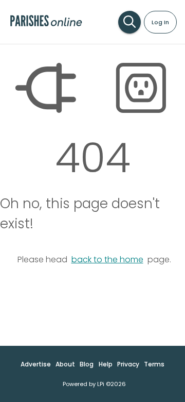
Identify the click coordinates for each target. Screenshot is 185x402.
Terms (154, 364)
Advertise (36, 364)
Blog (87, 364)
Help (106, 364)
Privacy (128, 364)
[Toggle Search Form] (129, 22)
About (65, 364)
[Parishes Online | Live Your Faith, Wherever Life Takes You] (46, 26)
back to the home (107, 259)
